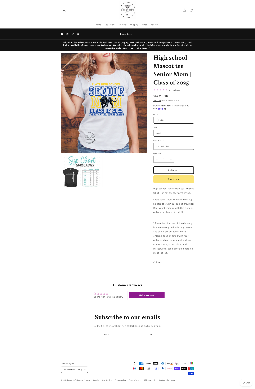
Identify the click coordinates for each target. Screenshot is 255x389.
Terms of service (135, 380)
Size (155, 127)
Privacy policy (120, 380)
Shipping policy (150, 380)
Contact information (167, 380)
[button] (64, 10)
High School (158, 140)
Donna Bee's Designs (75, 380)
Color (155, 114)
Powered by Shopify (91, 380)
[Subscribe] (150, 334)
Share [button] (159, 262)
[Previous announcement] (102, 34)
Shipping (157, 100)
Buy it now (173, 179)
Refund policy (107, 380)
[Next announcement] (153, 34)
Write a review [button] (147, 295)
